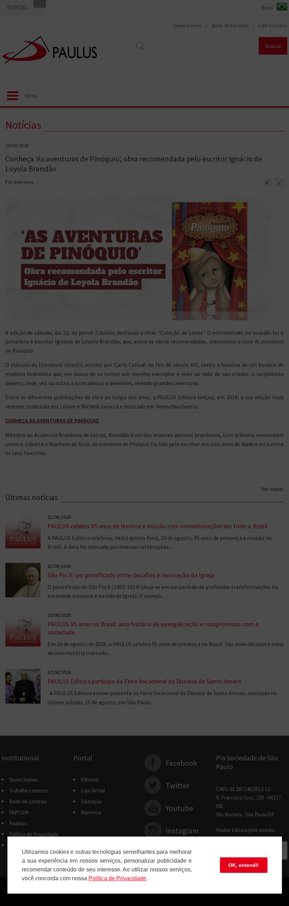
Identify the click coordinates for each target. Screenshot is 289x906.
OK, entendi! (243, 865)
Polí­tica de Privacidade (117, 878)
